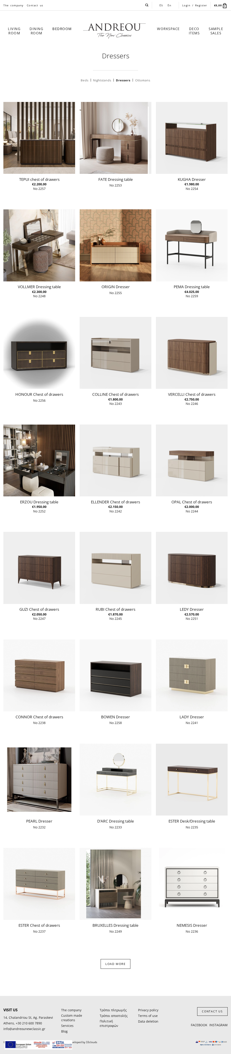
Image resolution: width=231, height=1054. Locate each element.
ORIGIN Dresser (116, 286)
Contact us (35, 5)
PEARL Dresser (39, 821)
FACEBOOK (199, 1025)
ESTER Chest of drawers (39, 925)
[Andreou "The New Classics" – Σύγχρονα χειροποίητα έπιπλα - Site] (114, 31)
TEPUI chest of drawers (39, 179)
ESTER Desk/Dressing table (192, 821)
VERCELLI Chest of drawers (191, 394)
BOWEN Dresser (115, 716)
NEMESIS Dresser (192, 925)
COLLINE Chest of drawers (115, 394)
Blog (64, 1031)
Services (67, 1025)
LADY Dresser (192, 716)
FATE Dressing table (115, 179)
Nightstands (102, 80)
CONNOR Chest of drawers (39, 716)
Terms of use (148, 1016)
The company (13, 5)
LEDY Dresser (192, 609)
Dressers (123, 80)
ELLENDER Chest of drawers (115, 502)
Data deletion (148, 1021)
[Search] (147, 5)
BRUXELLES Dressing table (115, 925)
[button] (221, 5)
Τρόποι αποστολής (114, 1016)
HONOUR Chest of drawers (39, 394)
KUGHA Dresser (192, 179)
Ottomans (142, 80)
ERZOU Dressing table (39, 502)
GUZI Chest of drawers (39, 609)
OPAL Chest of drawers (191, 502)
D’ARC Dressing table (115, 821)
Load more (115, 964)
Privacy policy (148, 1010)
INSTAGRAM (218, 1025)
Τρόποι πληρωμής (113, 1010)
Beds (84, 80)
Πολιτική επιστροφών (109, 1023)
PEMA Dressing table (192, 286)
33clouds (91, 1042)
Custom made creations (71, 1017)
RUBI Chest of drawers (115, 609)
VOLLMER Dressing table (39, 286)
